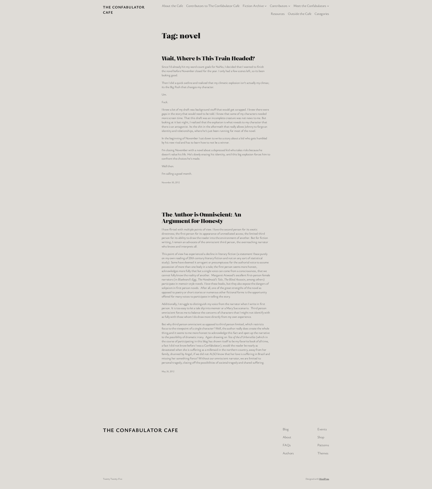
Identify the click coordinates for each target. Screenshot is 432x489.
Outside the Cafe (299, 13)
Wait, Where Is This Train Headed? (208, 58)
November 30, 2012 (171, 182)
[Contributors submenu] (289, 6)
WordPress (324, 478)
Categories (322, 13)
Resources (278, 13)
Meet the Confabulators (309, 5)
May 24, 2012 (168, 371)
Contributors (278, 5)
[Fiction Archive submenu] (266, 6)
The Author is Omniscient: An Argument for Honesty (201, 217)
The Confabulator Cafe (140, 430)
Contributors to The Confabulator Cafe (212, 5)
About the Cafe (172, 5)
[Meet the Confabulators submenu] (328, 6)
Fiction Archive (253, 5)
